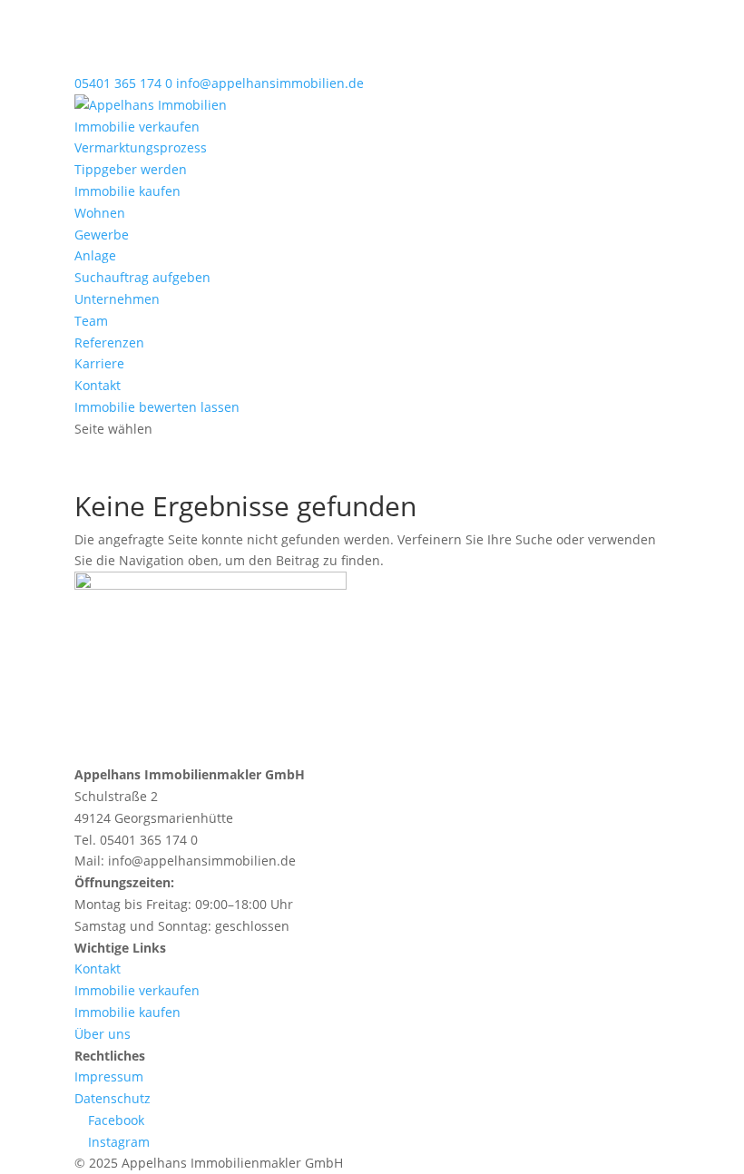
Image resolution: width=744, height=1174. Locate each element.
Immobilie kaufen (127, 191)
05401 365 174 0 (123, 83)
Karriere (99, 363)
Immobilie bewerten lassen (157, 407)
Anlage (95, 255)
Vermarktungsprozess (140, 147)
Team (91, 320)
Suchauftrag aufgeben (142, 277)
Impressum (108, 1076)
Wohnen (99, 212)
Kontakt (97, 385)
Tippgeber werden (130, 169)
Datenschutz (112, 1098)
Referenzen (109, 342)
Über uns (102, 1033)
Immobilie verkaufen (137, 126)
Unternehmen (117, 299)
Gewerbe (101, 234)
